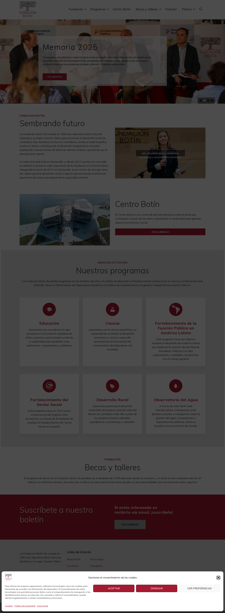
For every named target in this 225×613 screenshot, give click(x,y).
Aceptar (114, 588)
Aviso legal (42, 606)
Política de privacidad (24, 606)
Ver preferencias (199, 588)
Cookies (9, 606)
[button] (218, 577)
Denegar (157, 588)
